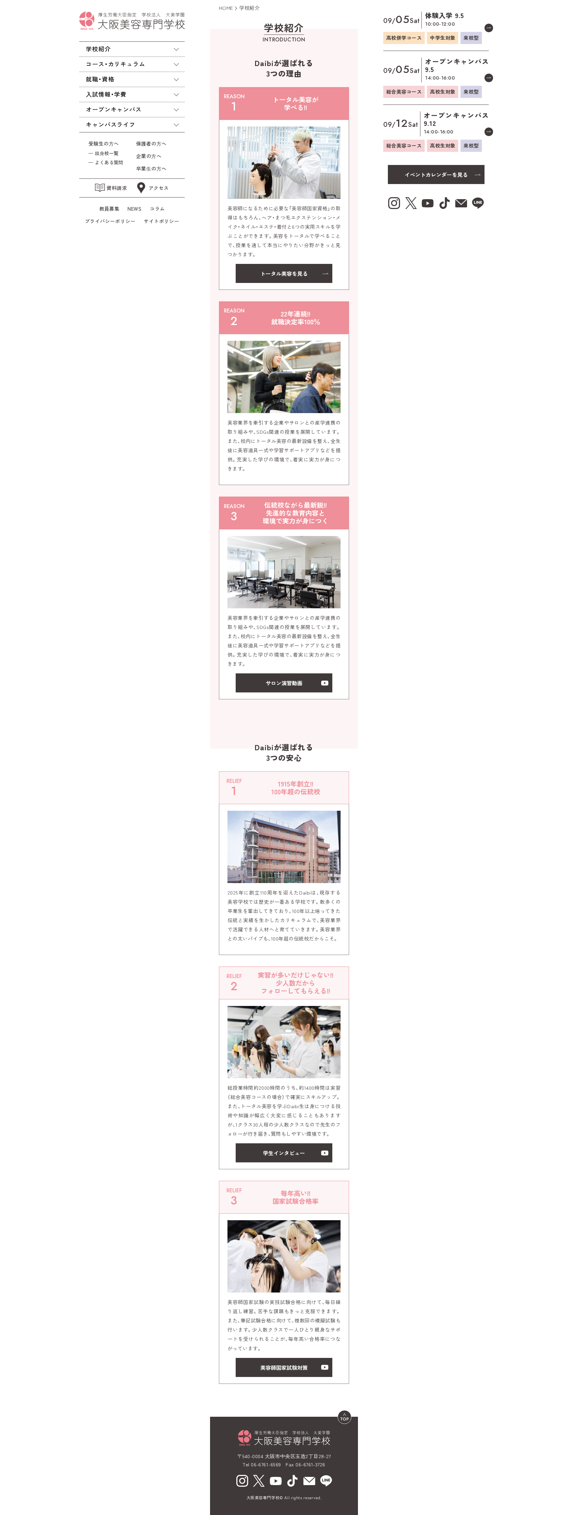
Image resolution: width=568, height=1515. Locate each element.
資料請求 (116, 187)
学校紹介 (98, 48)
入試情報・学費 (106, 94)
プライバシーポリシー (110, 221)
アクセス (159, 187)
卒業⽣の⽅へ (151, 168)
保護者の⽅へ (152, 143)
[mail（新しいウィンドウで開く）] (309, 1481)
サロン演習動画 (284, 683)
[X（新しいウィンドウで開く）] (259, 1481)
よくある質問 (109, 162)
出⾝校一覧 (106, 153)
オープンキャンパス (114, 109)
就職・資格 (100, 79)
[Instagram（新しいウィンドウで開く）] (242, 1481)
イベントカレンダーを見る (436, 174)
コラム (157, 208)
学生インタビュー (284, 1153)
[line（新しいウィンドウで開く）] (326, 1481)
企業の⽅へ (148, 155)
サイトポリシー (161, 221)
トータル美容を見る (284, 273)
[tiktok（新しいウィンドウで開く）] (292, 1481)
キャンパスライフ (110, 124)
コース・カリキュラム (115, 63)
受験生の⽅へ (103, 143)
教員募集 (109, 208)
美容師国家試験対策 (284, 1367)
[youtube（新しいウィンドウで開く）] (276, 1481)
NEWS (134, 208)
